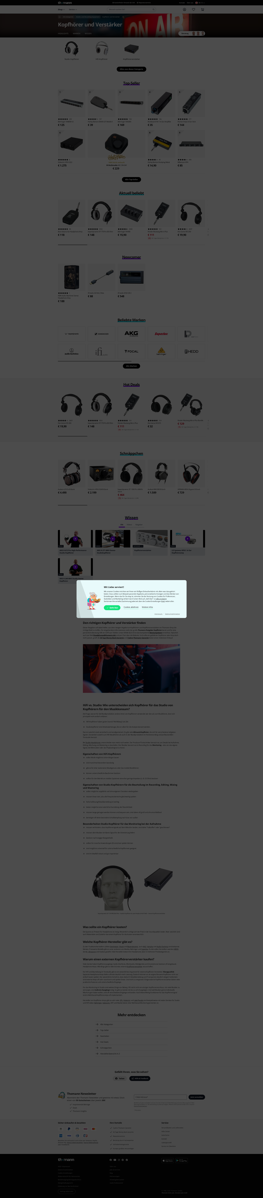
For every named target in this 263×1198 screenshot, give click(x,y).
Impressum (159, 614)
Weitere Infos (147, 607)
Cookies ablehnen (131, 607)
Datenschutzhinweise (172, 614)
